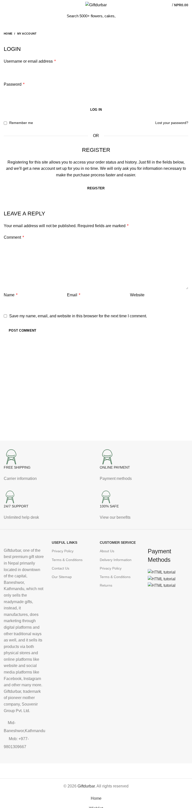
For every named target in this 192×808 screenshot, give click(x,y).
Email (73, 295)
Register (95, 188)
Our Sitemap (62, 577)
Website (137, 295)
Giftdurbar (86, 786)
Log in (96, 109)
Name (11, 295)
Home (8, 33)
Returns (106, 585)
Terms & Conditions (67, 560)
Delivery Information (116, 560)
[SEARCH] (122, 16)
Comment (14, 237)
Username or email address (30, 61)
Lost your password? (171, 123)
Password (14, 84)
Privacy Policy (63, 551)
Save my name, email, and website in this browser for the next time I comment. (78, 316)
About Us (107, 551)
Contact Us (60, 568)
